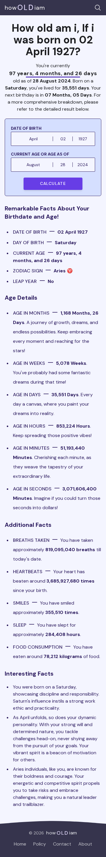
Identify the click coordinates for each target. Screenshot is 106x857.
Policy (39, 844)
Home (20, 844)
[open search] (97, 7)
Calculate (53, 183)
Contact (62, 844)
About (85, 844)
